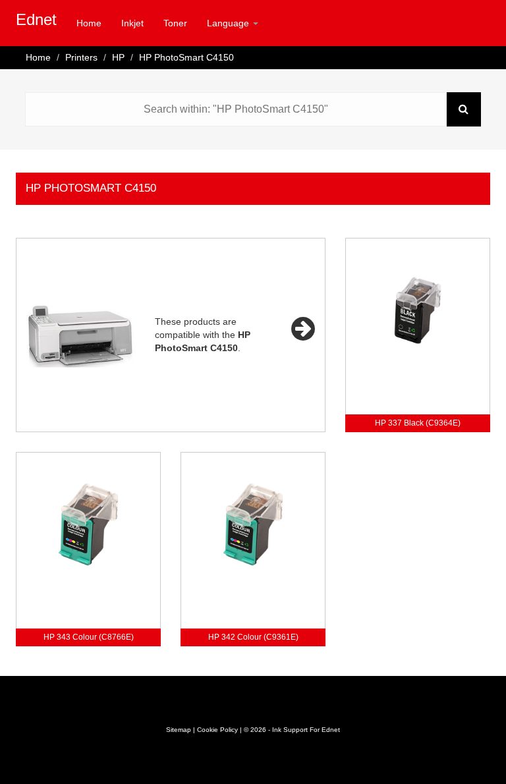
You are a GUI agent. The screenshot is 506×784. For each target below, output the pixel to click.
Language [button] (229, 23)
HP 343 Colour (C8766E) (88, 637)
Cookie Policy (217, 729)
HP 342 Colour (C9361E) (253, 637)
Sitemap (178, 729)
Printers (81, 57)
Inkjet (132, 23)
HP (118, 57)
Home (88, 23)
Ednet (36, 19)
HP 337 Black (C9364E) (418, 423)
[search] (464, 109)
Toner (175, 23)
